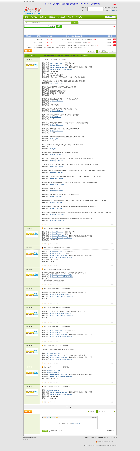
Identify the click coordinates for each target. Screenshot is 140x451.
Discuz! (32, 437)
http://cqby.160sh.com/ (56, 139)
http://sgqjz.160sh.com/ (57, 184)
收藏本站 (31, 1)
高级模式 (94, 417)
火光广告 (70, 17)
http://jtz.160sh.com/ (56, 196)
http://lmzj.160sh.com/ (56, 208)
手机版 (87, 437)
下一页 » (70, 407)
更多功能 (79, 17)
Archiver (92, 437)
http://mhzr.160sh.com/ (56, 111)
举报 (112, 224)
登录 (73, 423)
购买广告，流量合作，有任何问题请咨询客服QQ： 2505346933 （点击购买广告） (73, 4)
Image (47, 417)
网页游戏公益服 (38, 47)
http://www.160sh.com (56, 63)
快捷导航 (109, 16)
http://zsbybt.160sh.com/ (57, 154)
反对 (57, 244)
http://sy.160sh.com (55, 65)
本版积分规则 (110, 430)
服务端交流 (52, 17)
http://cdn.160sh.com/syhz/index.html (61, 69)
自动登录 (107, 7)
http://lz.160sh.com (55, 117)
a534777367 (29, 59)
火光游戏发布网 (99, 437)
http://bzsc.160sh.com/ (56, 178)
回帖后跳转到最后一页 (56, 431)
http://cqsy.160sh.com (56, 125)
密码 (82, 10)
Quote (52, 417)
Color (45, 417)
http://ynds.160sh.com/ (56, 83)
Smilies (57, 417)
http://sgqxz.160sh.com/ (57, 220)
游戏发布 (43, 17)
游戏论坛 (30, 47)
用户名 (82, 7)
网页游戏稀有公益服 (49, 47)
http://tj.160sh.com (55, 149)
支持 (51, 244)
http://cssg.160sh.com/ (56, 190)
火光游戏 (25, 47)
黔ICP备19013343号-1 (110, 437)
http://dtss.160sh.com (56, 131)
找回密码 (114, 7)
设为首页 (26, 1)
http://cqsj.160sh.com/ (56, 202)
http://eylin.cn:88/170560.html (58, 67)
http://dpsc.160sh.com (56, 101)
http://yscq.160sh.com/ (56, 166)
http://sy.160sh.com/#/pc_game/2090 (61, 275)
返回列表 (92, 51)
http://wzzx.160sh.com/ (56, 172)
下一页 (111, 51)
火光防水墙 (61, 17)
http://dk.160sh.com (56, 89)
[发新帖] (28, 50)
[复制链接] (85, 55)
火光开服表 (34, 17)
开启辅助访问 (116, 1)
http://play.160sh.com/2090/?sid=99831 (61, 277)
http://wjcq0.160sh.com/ (57, 160)
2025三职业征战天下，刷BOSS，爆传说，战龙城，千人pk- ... (72, 47)
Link (50, 417)
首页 (26, 17)
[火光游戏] (32, 14)
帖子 (27, 22)
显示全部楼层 (62, 59)
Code (55, 417)
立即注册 (114, 10)
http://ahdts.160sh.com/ (57, 214)
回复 (45, 224)
